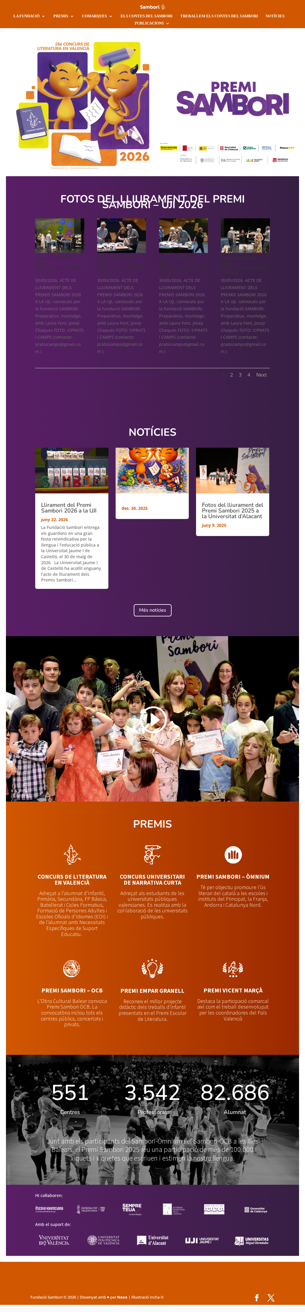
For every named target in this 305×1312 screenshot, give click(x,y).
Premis (60, 16)
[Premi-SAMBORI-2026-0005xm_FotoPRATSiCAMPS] (121, 251)
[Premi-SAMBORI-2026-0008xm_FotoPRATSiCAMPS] (245, 251)
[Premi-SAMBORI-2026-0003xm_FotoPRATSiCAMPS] (59, 251)
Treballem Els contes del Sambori (219, 16)
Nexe (122, 1297)
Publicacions (149, 23)
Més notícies (152, 610)
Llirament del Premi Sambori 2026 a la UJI (69, 508)
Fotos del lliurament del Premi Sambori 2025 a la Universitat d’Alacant (232, 510)
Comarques (94, 16)
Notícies (275, 16)
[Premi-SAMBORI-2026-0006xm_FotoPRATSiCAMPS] (183, 251)
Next (261, 375)
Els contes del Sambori (146, 16)
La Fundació (26, 16)
